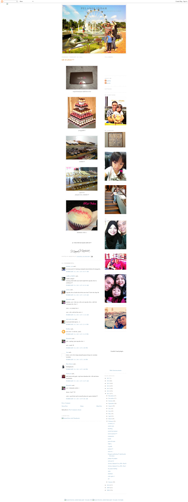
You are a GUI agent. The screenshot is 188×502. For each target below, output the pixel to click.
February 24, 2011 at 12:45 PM (77, 334)
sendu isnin (111, 426)
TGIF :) (110, 444)
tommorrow (111, 436)
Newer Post (65, 406)
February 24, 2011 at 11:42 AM (77, 315)
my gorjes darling (112, 468)
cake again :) (111, 476)
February (110, 421)
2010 (108, 485)
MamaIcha (69, 299)
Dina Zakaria (69, 364)
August (110, 406)
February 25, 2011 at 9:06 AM (77, 399)
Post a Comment (66, 403)
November (111, 398)
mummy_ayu (69, 266)
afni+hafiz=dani (70, 319)
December (111, 396)
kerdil (109, 439)
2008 (108, 490)
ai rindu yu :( (111, 423)
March (110, 419)
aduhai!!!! (110, 449)
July (109, 408)
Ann (67, 352)
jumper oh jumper (112, 458)
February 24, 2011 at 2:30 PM (77, 359)
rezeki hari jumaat (112, 431)
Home (82, 406)
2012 (108, 391)
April (109, 416)
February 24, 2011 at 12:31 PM (77, 324)
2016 (108, 381)
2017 (108, 378)
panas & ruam (111, 441)
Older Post (99, 406)
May (109, 413)
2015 (108, 383)
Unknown (107, 83)
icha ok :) (110, 451)
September (111, 403)
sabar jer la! (111, 461)
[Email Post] (91, 256)
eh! (109, 479)
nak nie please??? (112, 434)
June (109, 411)
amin (109, 471)
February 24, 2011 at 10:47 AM (77, 271)
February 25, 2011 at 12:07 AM (77, 381)
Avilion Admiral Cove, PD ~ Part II (117, 463)
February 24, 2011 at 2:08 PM (77, 348)
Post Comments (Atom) (75, 410)
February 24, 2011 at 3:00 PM (77, 369)
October (110, 401)
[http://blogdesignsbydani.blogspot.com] (7, 4)
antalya (68, 290)
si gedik (110, 446)
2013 (108, 388)
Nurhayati (68, 373)
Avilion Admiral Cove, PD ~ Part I (117, 466)
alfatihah (110, 474)
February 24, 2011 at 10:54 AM (77, 285)
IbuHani (68, 329)
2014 (108, 386)
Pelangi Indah (94, 8)
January (110, 482)
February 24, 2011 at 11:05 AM (77, 295)
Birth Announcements (115, 370)
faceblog (110, 428)
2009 (108, 488)
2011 (108, 393)
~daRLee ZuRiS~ (70, 276)
